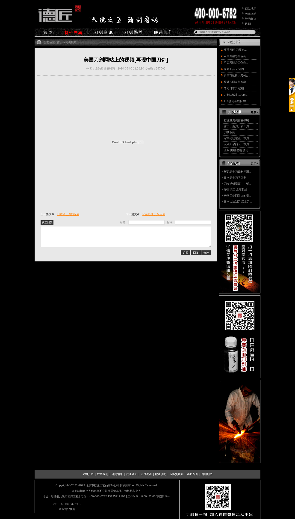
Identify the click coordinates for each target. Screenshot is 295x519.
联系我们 (102, 474)
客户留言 (192, 474)
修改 (206, 252)
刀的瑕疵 (229, 132)
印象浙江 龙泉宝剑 (235, 189)
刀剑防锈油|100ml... (236, 94)
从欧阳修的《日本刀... (237, 144)
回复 (196, 252)
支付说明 (146, 474)
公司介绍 (88, 474)
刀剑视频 (71, 42)
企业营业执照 (67, 509)
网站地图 (250, 8)
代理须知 (131, 474)
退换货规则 (176, 474)
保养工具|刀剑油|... (235, 69)
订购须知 (117, 474)
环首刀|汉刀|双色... (235, 49)
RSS (248, 23)
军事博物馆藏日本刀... (237, 138)
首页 (59, 42)
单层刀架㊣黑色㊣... (236, 62)
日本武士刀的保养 (235, 177)
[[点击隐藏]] (292, 111)
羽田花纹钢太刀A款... (237, 75)
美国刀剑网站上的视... (237, 195)
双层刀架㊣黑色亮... (236, 56)
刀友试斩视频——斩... (237, 183)
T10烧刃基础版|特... (236, 101)
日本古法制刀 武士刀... (238, 201)
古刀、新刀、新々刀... (237, 126)
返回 (185, 252)
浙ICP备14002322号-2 (67, 504)
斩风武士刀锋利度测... (237, 171)
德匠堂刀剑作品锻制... (237, 120)
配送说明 (160, 474)
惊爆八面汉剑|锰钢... (236, 82)
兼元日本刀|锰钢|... (235, 88)
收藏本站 (250, 13)
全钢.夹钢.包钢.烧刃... (237, 150)
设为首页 (250, 18)
